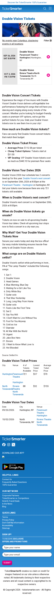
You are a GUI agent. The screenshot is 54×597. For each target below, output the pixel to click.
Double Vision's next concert (36, 178)
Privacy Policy (8, 520)
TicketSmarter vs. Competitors (15, 498)
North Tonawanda (7, 387)
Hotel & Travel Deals (11, 501)
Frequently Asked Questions (14, 482)
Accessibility (7, 525)
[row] (27, 57)
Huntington (7, 374)
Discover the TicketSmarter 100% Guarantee (27, 2)
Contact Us (7, 479)
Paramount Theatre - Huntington (17, 185)
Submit (7, 563)
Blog (4, 506)
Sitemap (6, 528)
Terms (5, 517)
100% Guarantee (9, 485)
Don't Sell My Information (13, 523)
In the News (7, 504)
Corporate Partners (10, 495)
